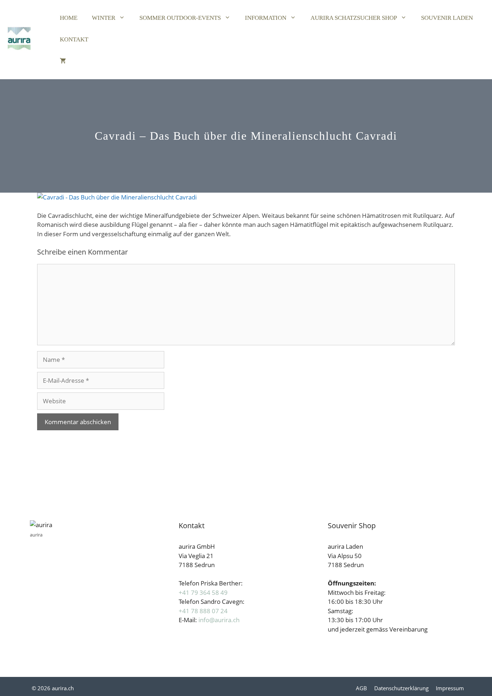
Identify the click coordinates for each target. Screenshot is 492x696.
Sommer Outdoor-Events (180, 17)
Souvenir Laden (447, 17)
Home (68, 17)
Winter (103, 17)
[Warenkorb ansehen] (63, 61)
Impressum (450, 688)
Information (265, 17)
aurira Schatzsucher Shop (353, 17)
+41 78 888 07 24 (203, 611)
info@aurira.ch (219, 620)
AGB (361, 688)
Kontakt (74, 39)
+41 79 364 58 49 (203, 592)
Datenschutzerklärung (401, 688)
